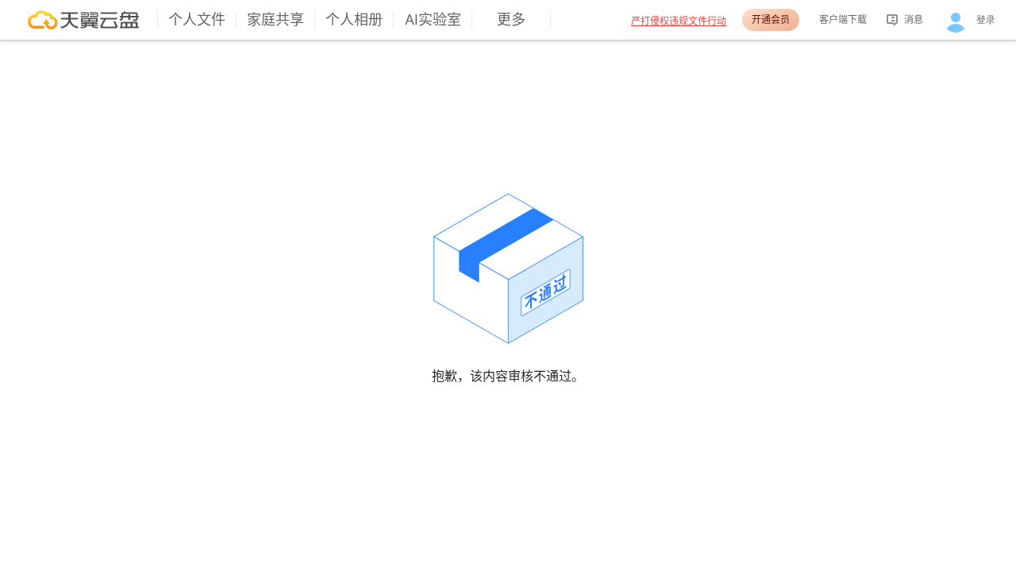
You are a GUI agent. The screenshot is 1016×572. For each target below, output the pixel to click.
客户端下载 (843, 19)
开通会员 (771, 19)
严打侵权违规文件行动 (678, 21)
